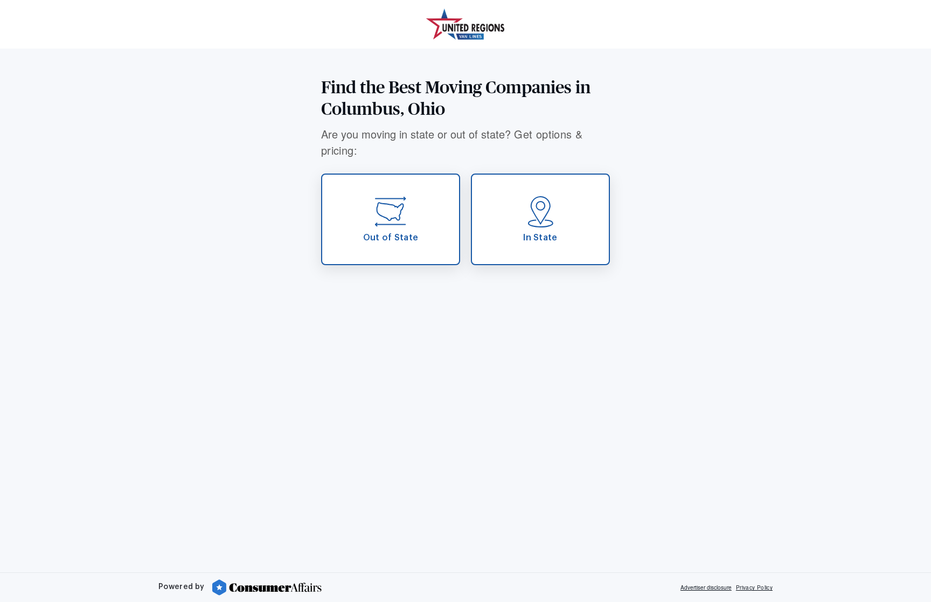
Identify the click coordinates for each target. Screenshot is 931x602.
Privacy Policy (754, 587)
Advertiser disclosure (706, 587)
